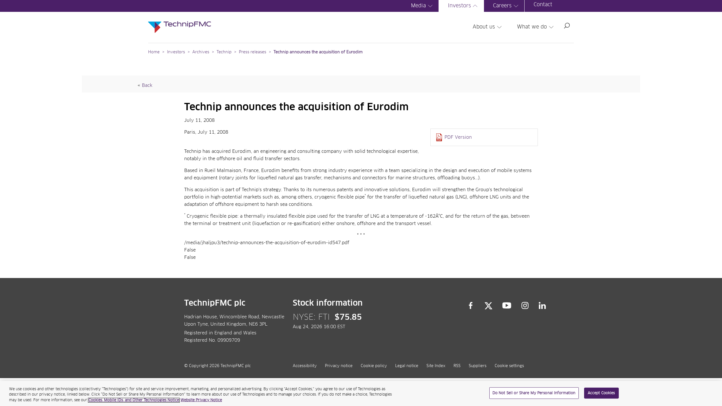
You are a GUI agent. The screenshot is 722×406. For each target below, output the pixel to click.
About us (484, 27)
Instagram (525, 305)
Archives (200, 52)
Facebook (471, 305)
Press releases (252, 52)
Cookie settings (509, 366)
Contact (543, 4)
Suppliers (478, 366)
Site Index (435, 366)
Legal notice (406, 366)
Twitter (488, 305)
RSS (457, 366)
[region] (361, 393)
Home (154, 52)
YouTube (507, 305)
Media (418, 5)
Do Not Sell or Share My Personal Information (534, 393)
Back (147, 85)
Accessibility (305, 366)
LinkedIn (542, 305)
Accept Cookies (601, 393)
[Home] (179, 21)
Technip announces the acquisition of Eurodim (318, 52)
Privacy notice (339, 366)
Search (567, 26)
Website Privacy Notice (201, 400)
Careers (502, 5)
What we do (532, 27)
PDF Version (458, 137)
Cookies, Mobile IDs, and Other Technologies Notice (134, 400)
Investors (459, 5)
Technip (224, 52)
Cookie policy (374, 366)
